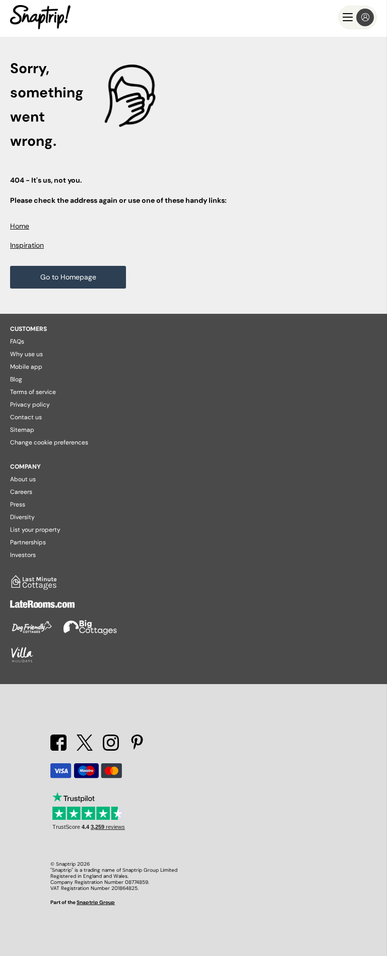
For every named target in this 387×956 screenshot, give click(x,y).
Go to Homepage (68, 277)
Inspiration (27, 245)
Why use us (26, 354)
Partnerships (28, 542)
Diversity (22, 517)
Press (17, 504)
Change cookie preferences (49, 442)
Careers (21, 492)
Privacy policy (30, 405)
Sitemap (22, 430)
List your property (35, 530)
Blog (16, 379)
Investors (23, 555)
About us (23, 479)
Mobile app (26, 367)
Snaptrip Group (96, 902)
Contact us (26, 417)
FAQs (17, 342)
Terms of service (33, 392)
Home (19, 226)
